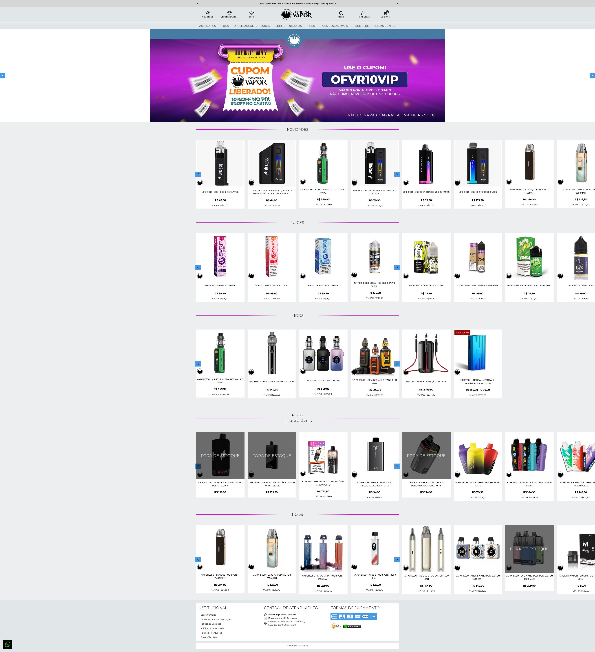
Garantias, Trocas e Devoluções (216, 619)
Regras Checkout (209, 637)
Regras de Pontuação (211, 633)
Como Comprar (208, 615)
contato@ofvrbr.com (286, 618)
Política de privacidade (212, 628)
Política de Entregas (211, 624)
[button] (198, 3)
